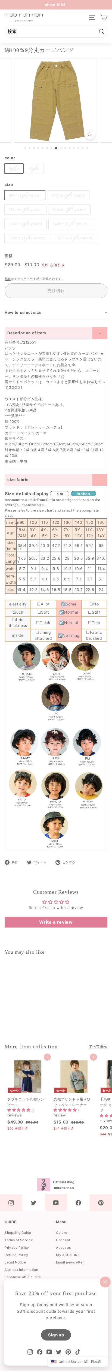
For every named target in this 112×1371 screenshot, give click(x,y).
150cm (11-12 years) (27, 238)
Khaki (34, 168)
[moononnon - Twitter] (33, 1202)
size (9, 184)
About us (63, 1247)
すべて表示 (98, 1046)
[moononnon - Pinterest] (101, 1202)
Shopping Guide (18, 1233)
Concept (63, 1240)
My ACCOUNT (68, 1255)
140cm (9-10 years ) (71, 224)
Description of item (26, 332)
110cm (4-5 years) (25, 209)
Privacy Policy (17, 1247)
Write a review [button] (56, 922)
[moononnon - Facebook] (78, 1202)
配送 (8, 279)
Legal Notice (15, 1262)
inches (83, 493)
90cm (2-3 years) (25, 195)
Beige (14, 168)
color (10, 157)
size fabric (18, 479)
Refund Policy (16, 1255)
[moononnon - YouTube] (56, 1202)
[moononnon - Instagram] (11, 1202)
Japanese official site (23, 1277)
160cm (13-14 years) (75, 238)
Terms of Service (19, 1240)
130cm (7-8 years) (25, 224)
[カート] (103, 18)
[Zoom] (90, 135)
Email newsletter (70, 1262)
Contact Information (21, 1270)
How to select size (23, 312)
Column (62, 1233)
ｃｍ (60, 493)
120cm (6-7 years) (69, 209)
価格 (9, 255)
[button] (19, 1110)
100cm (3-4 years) (68, 195)
